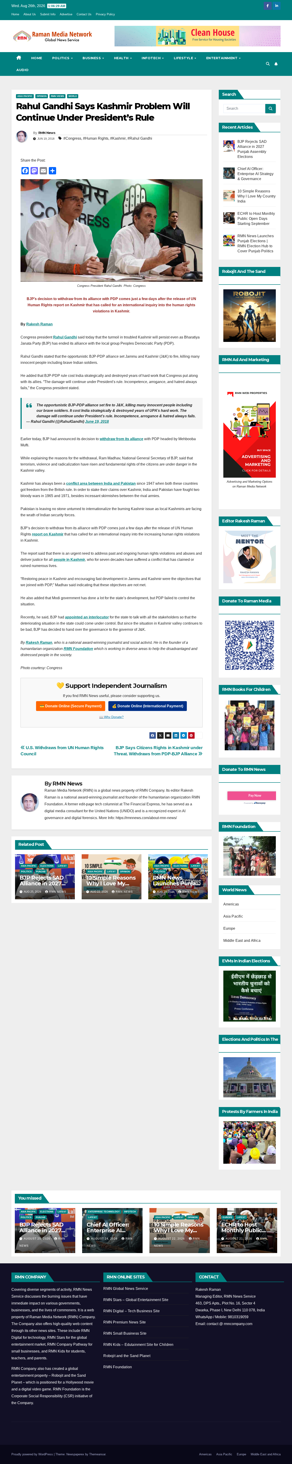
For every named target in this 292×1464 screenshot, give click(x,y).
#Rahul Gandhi (140, 138)
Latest (62, 866)
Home (15, 14)
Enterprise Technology (104, 1211)
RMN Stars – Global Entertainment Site (135, 1300)
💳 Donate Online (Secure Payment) (71, 706)
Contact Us (84, 14)
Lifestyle (184, 58)
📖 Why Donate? (111, 717)
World (72, 96)
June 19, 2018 (97, 421)
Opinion (42, 96)
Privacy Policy (105, 14)
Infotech (152, 58)
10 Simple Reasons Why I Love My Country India (111, 883)
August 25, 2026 (37, 1238)
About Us (29, 14)
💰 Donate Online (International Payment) (147, 706)
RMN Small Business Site (124, 1333)
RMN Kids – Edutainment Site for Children (138, 1345)
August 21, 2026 (239, 1238)
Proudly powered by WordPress (32, 1454)
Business (92, 58)
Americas (231, 904)
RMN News (46, 133)
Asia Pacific (24, 96)
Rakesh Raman (39, 324)
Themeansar (97, 1454)
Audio (22, 70)
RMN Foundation (117, 1367)
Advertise (66, 14)
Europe (229, 928)
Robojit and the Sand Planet (126, 1356)
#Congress (72, 138)
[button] (268, 64)
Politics (61, 58)
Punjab (40, 871)
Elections (47, 866)
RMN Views (57, 96)
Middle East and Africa (242, 940)
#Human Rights (95, 138)
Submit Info (47, 14)
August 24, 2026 (104, 1238)
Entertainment (222, 58)
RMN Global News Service (125, 1289)
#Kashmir (118, 138)
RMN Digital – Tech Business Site (131, 1311)
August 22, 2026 (172, 1238)
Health (122, 58)
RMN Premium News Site (124, 1322)
